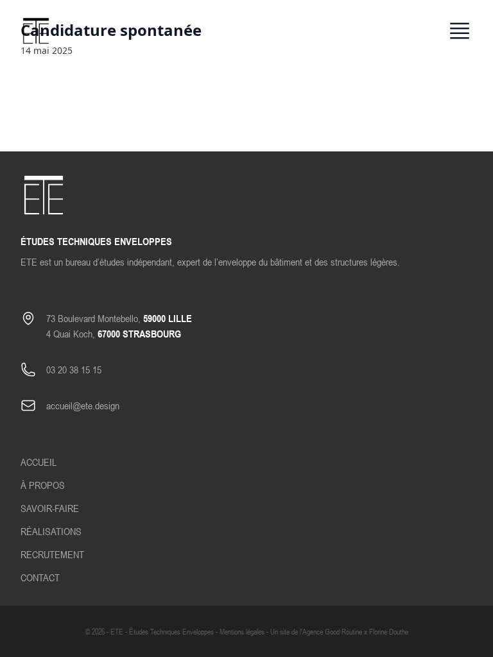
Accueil (38, 462)
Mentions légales (242, 631)
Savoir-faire (50, 508)
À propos (43, 485)
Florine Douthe (388, 631)
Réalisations (51, 531)
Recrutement (52, 554)
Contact (40, 577)
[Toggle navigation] (459, 31)
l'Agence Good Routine (331, 631)
